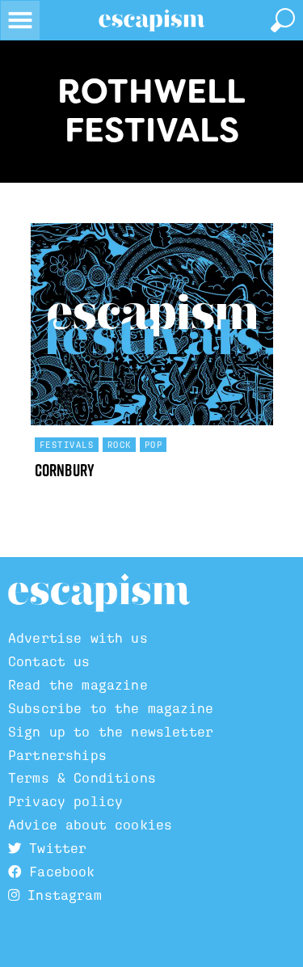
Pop (154, 445)
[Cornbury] (152, 324)
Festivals (67, 445)
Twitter (53, 848)
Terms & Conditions (82, 778)
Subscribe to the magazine (110, 708)
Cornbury (65, 470)
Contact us (49, 661)
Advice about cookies (90, 825)
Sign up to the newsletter (110, 732)
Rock (119, 445)
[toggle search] (283, 20)
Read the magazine (78, 685)
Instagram (60, 895)
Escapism (99, 593)
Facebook (58, 872)
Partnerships (57, 755)
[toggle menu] (20, 20)
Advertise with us (78, 638)
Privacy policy (65, 801)
